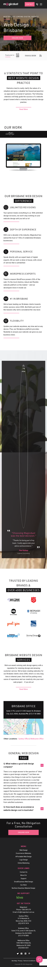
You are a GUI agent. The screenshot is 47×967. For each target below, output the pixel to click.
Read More (23, 109)
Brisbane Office (23, 928)
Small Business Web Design (23, 882)
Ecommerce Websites (23, 853)
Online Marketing (23, 863)
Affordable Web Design (24, 856)
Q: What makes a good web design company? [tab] (18, 765)
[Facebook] (21, 953)
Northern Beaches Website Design (23, 888)
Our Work (23, 885)
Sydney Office (23, 739)
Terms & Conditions (29, 961)
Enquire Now (17, 38)
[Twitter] (17, 953)
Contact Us (23, 872)
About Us (23, 875)
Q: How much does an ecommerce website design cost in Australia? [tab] (18, 808)
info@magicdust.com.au (25, 912)
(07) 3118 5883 (35, 714)
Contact (29, 4)
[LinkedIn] (25, 953)
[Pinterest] (29, 953)
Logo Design (23, 860)
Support (23, 878)
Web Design (23, 850)
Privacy (20, 961)
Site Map (14, 961)
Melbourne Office (37, 739)
